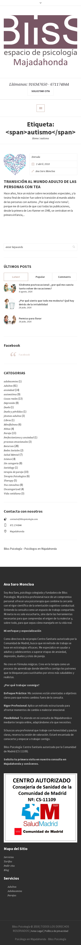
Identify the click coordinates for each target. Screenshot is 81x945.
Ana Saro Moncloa (45, 171)
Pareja (7, 433)
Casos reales (11, 398)
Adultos (8, 385)
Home (35, 138)
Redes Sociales (12, 450)
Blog (6, 870)
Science (8, 459)
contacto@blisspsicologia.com (24, 519)
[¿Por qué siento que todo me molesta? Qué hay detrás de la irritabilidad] (10, 303)
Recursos (9, 446)
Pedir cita (9, 865)
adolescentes (11, 381)
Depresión (9, 403)
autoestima (10, 394)
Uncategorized (12, 489)
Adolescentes (15, 891)
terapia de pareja (14, 472)
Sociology (9, 467)
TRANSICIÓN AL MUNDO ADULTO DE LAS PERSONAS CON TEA (40, 184)
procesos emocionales (16, 441)
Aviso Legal (37, 931)
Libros (7, 420)
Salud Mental (11, 454)
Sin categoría (11, 463)
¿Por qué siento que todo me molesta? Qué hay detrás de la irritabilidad (46, 302)
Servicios (9, 857)
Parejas (12, 895)
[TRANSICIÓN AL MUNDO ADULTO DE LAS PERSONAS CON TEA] (15, 164)
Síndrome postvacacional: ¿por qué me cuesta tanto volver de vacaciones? (46, 286)
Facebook (24, 354)
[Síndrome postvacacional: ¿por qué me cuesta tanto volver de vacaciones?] (10, 287)
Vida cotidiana (12, 493)
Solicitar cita (40, 91)
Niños (7, 429)
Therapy (8, 480)
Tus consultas (11, 485)
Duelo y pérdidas (13, 411)
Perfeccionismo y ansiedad (19, 437)
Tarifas (8, 861)
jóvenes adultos (12, 416)
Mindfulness (11, 424)
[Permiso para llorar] (10, 319)
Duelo (7, 407)
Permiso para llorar (30, 318)
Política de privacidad (56, 931)
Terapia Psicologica (15, 476)
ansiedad (9, 390)
